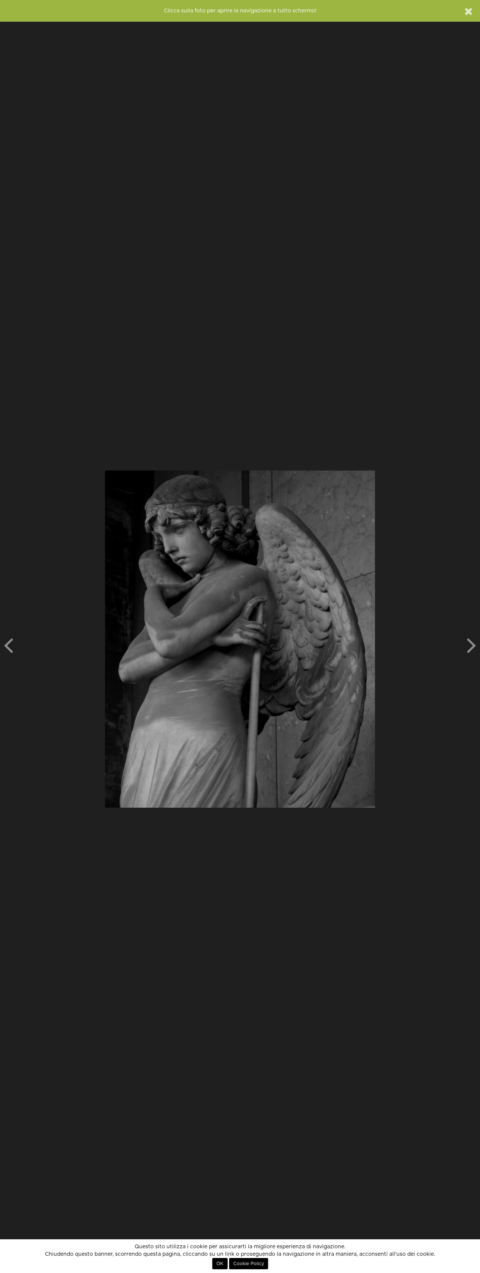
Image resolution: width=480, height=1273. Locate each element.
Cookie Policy (248, 1263)
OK (220, 1263)
